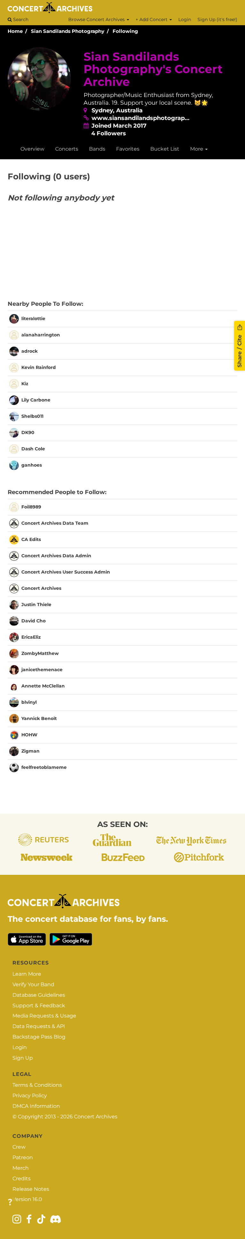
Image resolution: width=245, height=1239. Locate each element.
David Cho (33, 620)
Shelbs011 (32, 416)
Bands (97, 149)
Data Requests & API (38, 1026)
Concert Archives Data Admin (56, 555)
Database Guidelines (38, 995)
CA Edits (31, 539)
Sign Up (22, 1058)
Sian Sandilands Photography (67, 31)
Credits (21, 1178)
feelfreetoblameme (44, 767)
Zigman (30, 751)
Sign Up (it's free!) (217, 19)
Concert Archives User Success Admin (65, 571)
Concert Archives (41, 588)
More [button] (197, 149)
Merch (20, 1168)
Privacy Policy (29, 1096)
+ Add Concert (152, 19)
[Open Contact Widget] (10, 1202)
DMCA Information (36, 1106)
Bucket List (164, 149)
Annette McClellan (43, 685)
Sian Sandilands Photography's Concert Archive (153, 69)
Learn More (26, 974)
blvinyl (29, 702)
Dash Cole (33, 449)
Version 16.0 (27, 1199)
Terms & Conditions (37, 1085)
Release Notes (30, 1189)
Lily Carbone (35, 400)
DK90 (27, 432)
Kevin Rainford (38, 367)
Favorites (127, 149)
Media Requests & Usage (44, 1016)
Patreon (22, 1157)
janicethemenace (42, 669)
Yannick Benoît (39, 718)
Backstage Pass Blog (38, 1037)
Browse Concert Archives (97, 19)
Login (184, 19)
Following (125, 31)
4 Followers (108, 133)
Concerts (66, 149)
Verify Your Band (33, 984)
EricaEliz (31, 637)
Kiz (24, 384)
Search (20, 19)
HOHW (29, 734)
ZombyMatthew (40, 653)
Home (15, 31)
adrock (29, 351)
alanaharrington (40, 335)
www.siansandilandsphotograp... (140, 118)
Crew (19, 1147)
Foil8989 (31, 506)
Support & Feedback (38, 1005)
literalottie (33, 318)
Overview (32, 149)
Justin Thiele (36, 604)
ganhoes (31, 465)
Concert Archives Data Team (54, 523)
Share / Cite (239, 350)
